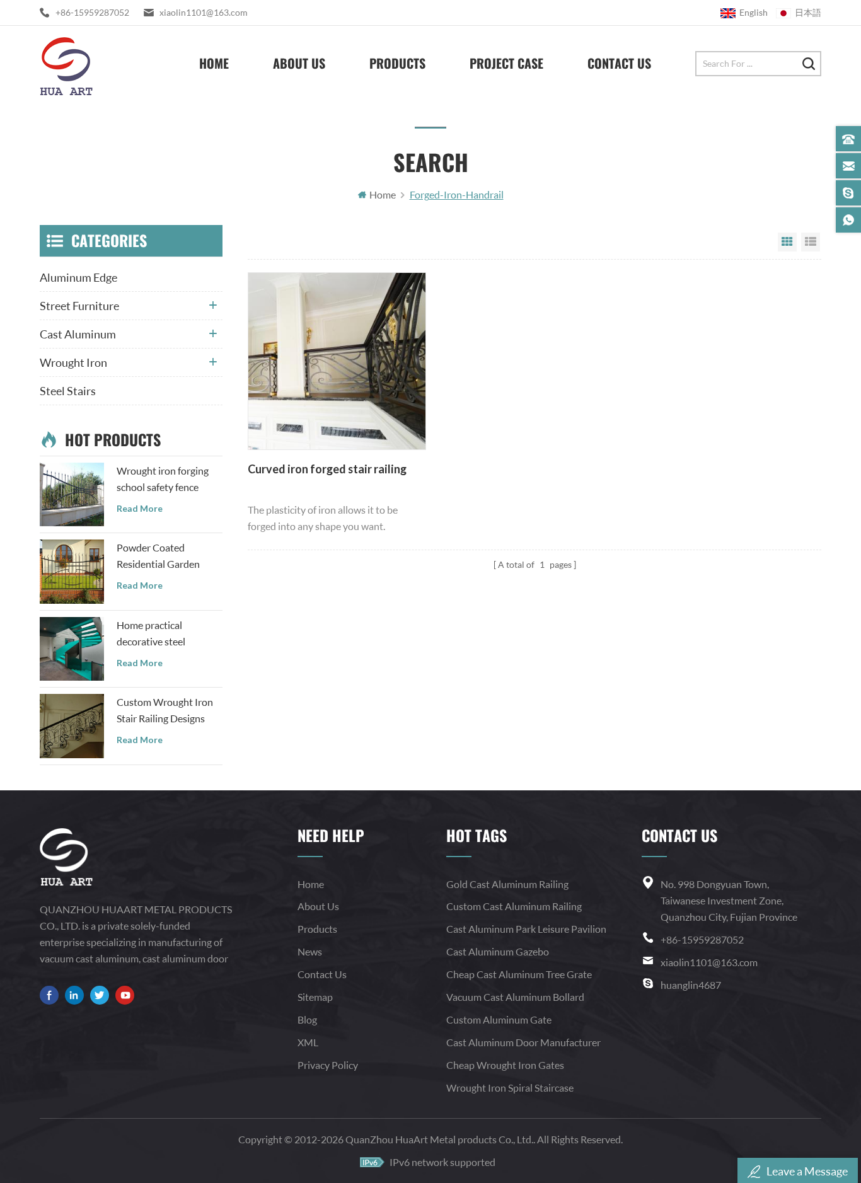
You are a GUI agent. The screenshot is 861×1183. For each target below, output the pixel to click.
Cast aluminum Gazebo (497, 951)
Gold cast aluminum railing (507, 884)
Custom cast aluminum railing (514, 906)
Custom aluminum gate (499, 1019)
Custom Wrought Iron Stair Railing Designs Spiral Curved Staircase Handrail (166, 711)
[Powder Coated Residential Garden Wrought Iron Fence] (72, 572)
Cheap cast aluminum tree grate (519, 974)
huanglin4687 (691, 985)
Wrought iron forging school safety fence (163, 479)
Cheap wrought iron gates (505, 1065)
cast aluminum (78, 334)
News (310, 951)
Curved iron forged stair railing (327, 469)
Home (214, 63)
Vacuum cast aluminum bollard (515, 997)
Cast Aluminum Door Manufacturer (523, 1042)
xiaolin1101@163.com (203, 12)
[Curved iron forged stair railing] (336, 361)
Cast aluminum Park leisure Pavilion (526, 929)
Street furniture (79, 306)
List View (810, 242)
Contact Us (619, 63)
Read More (140, 509)
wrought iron (73, 362)
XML (308, 1042)
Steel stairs (68, 391)
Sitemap (315, 997)
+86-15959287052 (92, 12)
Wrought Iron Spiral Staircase (510, 1088)
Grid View (787, 242)
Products (397, 63)
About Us (299, 63)
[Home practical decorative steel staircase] (72, 649)
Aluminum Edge (78, 277)
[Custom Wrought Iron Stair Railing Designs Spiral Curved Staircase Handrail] (72, 726)
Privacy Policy (328, 1065)
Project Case (506, 63)
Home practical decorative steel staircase (151, 634)
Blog (307, 1019)
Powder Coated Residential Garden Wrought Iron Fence (160, 556)
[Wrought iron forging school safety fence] (72, 495)
